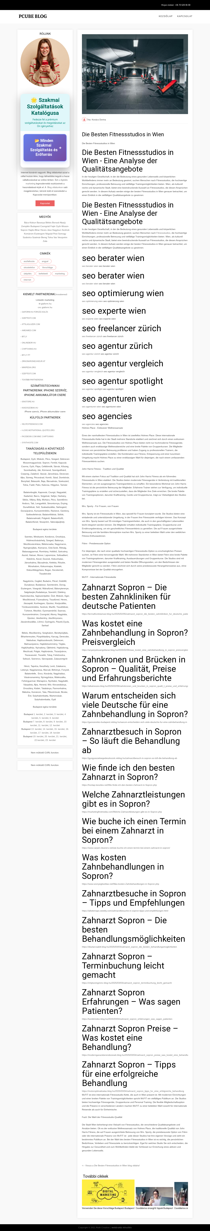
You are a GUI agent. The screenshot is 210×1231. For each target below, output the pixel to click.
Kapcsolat (185, 16)
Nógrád (49, 233)
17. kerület (43, 732)
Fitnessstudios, (164, 233)
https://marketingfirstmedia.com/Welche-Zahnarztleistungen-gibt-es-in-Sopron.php (122, 812)
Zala (45, 241)
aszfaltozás (29, 261)
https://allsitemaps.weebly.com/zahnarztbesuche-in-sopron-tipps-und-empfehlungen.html (125, 910)
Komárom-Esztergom (34, 233)
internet (27, 280)
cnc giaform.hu (45, 307)
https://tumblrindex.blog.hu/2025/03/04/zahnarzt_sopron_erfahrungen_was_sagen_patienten (127, 1019)
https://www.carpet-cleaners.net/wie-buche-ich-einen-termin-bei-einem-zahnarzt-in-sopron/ (126, 848)
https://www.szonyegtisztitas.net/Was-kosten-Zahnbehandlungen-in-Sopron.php (120, 884)
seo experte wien (90, 318)
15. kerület (59, 729)
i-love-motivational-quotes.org (38, 430)
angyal (45, 261)
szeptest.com (29, 318)
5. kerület (43, 718)
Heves (43, 230)
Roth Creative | (114, 1228)
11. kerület (43, 725)
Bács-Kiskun (30, 222)
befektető (43, 273)
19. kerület (38, 736)
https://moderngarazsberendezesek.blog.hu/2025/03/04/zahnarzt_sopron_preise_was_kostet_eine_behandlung (136, 1055)
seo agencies (88, 424)
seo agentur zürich (91, 354)
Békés (49, 222)
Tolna (50, 237)
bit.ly (24, 337)
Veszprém (62, 237)
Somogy (62, 233)
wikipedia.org (29, 367)
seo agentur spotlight (92, 389)
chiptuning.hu (29, 349)
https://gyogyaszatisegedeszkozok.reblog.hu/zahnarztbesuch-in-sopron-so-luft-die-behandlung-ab (129, 758)
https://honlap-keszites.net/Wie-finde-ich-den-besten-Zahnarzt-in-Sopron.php (119, 785)
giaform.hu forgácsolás (35, 312)
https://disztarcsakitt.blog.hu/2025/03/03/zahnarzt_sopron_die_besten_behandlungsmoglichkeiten (129, 947)
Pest (55, 233)
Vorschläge (47, 267)
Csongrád (45, 226)
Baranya (41, 222)
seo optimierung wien (92, 301)
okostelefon (29, 267)
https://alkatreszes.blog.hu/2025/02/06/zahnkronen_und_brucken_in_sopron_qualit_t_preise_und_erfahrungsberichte (139, 686)
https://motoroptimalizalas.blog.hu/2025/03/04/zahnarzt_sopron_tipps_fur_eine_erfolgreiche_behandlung (133, 1091)
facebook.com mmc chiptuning (37, 436)
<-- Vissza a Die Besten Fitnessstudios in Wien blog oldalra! (111, 1165)
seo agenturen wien (91, 406)
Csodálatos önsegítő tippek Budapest (154, 1208)
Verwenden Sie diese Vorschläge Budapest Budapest (108, 1208)
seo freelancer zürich (92, 336)
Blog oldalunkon (55, 187)
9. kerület (58, 721)
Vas (55, 237)
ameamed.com (29, 330)
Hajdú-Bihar (34, 230)
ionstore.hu (28, 402)
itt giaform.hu (45, 303)
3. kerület (58, 714)
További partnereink (32, 380)
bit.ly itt (26, 355)
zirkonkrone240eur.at (33, 361)
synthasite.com (30, 443)
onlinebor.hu (29, 343)
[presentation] (183, 1195)
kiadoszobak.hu (30, 408)
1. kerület (38, 714)
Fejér (53, 226)
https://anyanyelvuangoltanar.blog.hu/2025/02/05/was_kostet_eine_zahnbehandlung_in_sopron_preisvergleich (136, 650)
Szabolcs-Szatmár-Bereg (35, 237)
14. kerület (48, 729)
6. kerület (54, 718)
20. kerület (50, 736)
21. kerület (61, 736)
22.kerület (39, 740)
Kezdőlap (166, 16)
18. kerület (55, 732)
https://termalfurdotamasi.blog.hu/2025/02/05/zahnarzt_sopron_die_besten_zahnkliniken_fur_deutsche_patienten (137, 614)
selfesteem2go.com (32, 424)
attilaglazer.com (31, 324)
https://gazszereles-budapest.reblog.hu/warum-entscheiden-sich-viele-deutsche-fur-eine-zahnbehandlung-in (134, 722)
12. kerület (55, 725)
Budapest (35, 226)
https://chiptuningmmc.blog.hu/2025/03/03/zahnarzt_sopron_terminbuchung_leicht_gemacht (127, 983)
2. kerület (48, 714)
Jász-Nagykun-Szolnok (58, 230)
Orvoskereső (61, 294)
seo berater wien (90, 266)
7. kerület (37, 721)
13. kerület (36, 729)
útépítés (28, 273)
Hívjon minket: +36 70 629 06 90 (175, 5)
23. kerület (50, 740)
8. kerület (47, 721)
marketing (60, 273)
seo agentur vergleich (92, 371)
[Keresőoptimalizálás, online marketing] (32, 20)
